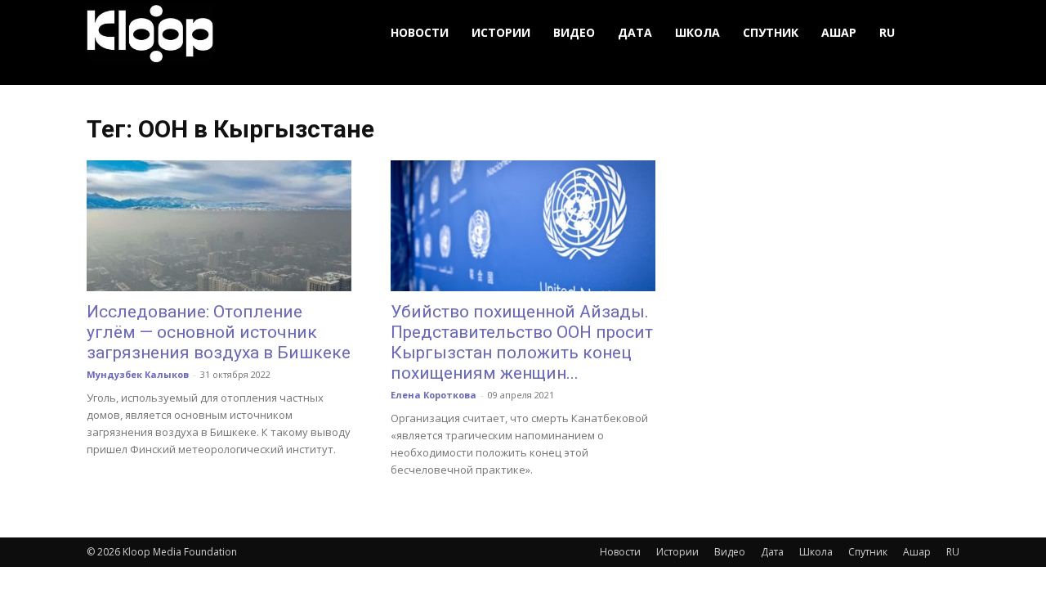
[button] (939, 33)
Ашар (838, 32)
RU (887, 32)
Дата (635, 32)
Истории (501, 32)
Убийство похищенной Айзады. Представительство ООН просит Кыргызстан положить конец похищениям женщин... (522, 342)
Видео (574, 32)
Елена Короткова (433, 395)
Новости (420, 32)
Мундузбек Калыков (138, 374)
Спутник (770, 32)
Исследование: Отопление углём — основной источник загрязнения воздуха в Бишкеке (219, 332)
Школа (697, 32)
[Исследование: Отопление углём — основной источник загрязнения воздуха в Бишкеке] (219, 225)
